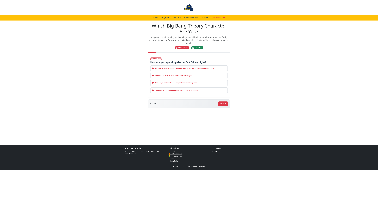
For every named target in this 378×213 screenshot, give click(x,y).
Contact (171, 158)
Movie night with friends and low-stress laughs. (173, 75)
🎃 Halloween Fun (175, 154)
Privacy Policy (174, 161)
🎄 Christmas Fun (218, 18)
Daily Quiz (165, 18)
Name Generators (191, 18)
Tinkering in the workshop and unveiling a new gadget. (176, 90)
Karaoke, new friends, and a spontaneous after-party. (175, 83)
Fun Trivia (204, 18)
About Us (172, 151)
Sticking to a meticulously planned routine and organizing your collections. (184, 68)
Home (155, 18)
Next (222, 104)
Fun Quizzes (176, 18)
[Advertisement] (189, 125)
